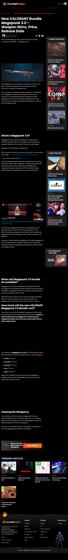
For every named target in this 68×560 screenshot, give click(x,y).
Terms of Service (6, 540)
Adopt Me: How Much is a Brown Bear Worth (8, 505)
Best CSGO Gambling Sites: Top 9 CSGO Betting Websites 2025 (55, 198)
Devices (8, 13)
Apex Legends (29, 537)
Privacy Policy (5, 542)
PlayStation (44, 532)
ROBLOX (37, 475)
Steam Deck (44, 537)
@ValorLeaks (14, 155)
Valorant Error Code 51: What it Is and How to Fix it (56, 106)
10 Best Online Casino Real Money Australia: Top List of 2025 (55, 222)
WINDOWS (54, 475)
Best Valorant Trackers (56, 128)
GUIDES (19, 475)
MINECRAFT (3, 475)
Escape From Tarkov (31, 532)
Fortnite (27, 534)
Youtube (59, 523)
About (3, 537)
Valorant (27, 523)
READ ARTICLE (32, 446)
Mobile (42, 523)
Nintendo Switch (45, 529)
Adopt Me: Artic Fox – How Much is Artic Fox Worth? (42, 480)
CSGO (49, 58)
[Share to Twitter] (39, 36)
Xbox (42, 534)
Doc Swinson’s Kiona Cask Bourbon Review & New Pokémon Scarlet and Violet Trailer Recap (17, 204)
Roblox (27, 526)
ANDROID (50, 194)
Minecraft (27, 529)
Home (3, 13)
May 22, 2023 (24, 158)
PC (41, 526)
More (26, 540)
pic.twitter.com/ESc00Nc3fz (29, 155)
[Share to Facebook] (36, 36)
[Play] (38, 215)
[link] (3, 204)
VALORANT (51, 80)
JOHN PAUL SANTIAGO (12, 35)
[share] (30, 204)
